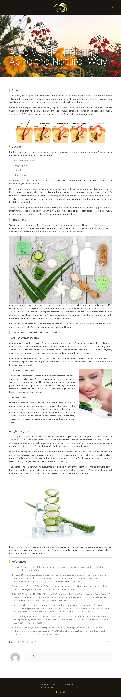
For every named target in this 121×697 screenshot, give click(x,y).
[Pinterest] (60, 692)
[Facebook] (56, 692)
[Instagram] (64, 692)
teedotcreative (69, 687)
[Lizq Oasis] (60, 7)
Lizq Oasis (33, 656)
